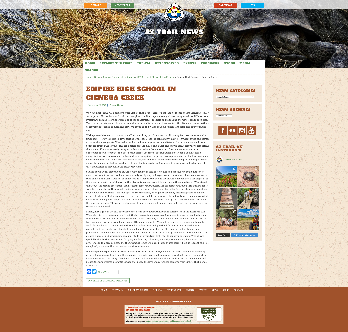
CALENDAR (226, 5)
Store (229, 63)
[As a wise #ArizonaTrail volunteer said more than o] (226, 219)
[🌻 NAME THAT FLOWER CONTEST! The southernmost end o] (226, 176)
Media (244, 63)
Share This (103, 272)
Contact (238, 290)
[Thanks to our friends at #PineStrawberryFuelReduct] (226, 198)
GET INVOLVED (167, 63)
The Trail (117, 290)
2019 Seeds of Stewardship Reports (107, 280)
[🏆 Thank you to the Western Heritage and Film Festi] (248, 176)
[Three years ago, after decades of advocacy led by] (248, 219)
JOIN (252, 5)
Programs (210, 63)
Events (189, 63)
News (215, 290)
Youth (203, 290)
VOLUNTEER (122, 5)
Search (91, 70)
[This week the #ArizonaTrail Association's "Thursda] (248, 198)
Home (90, 63)
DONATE (96, 5)
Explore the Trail (116, 63)
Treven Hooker (117, 105)
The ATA (143, 63)
